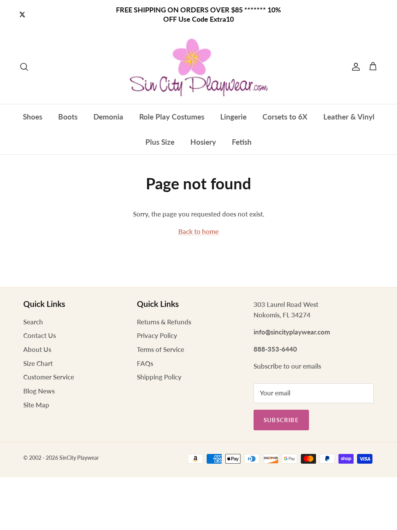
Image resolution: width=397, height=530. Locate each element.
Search (33, 322)
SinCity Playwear (79, 457)
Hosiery (203, 141)
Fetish (242, 141)
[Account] (354, 66)
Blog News (39, 391)
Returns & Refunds (164, 322)
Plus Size (159, 141)
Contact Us (39, 335)
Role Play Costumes (171, 116)
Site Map (36, 405)
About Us (37, 349)
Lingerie (233, 116)
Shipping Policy (159, 377)
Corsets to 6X (284, 116)
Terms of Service (160, 349)
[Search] (24, 66)
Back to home (198, 231)
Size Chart (38, 363)
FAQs (145, 363)
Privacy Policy (157, 335)
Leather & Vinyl (349, 116)
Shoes (32, 116)
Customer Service (48, 377)
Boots (68, 116)
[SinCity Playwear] (198, 66)
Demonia (108, 116)
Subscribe (281, 419)
